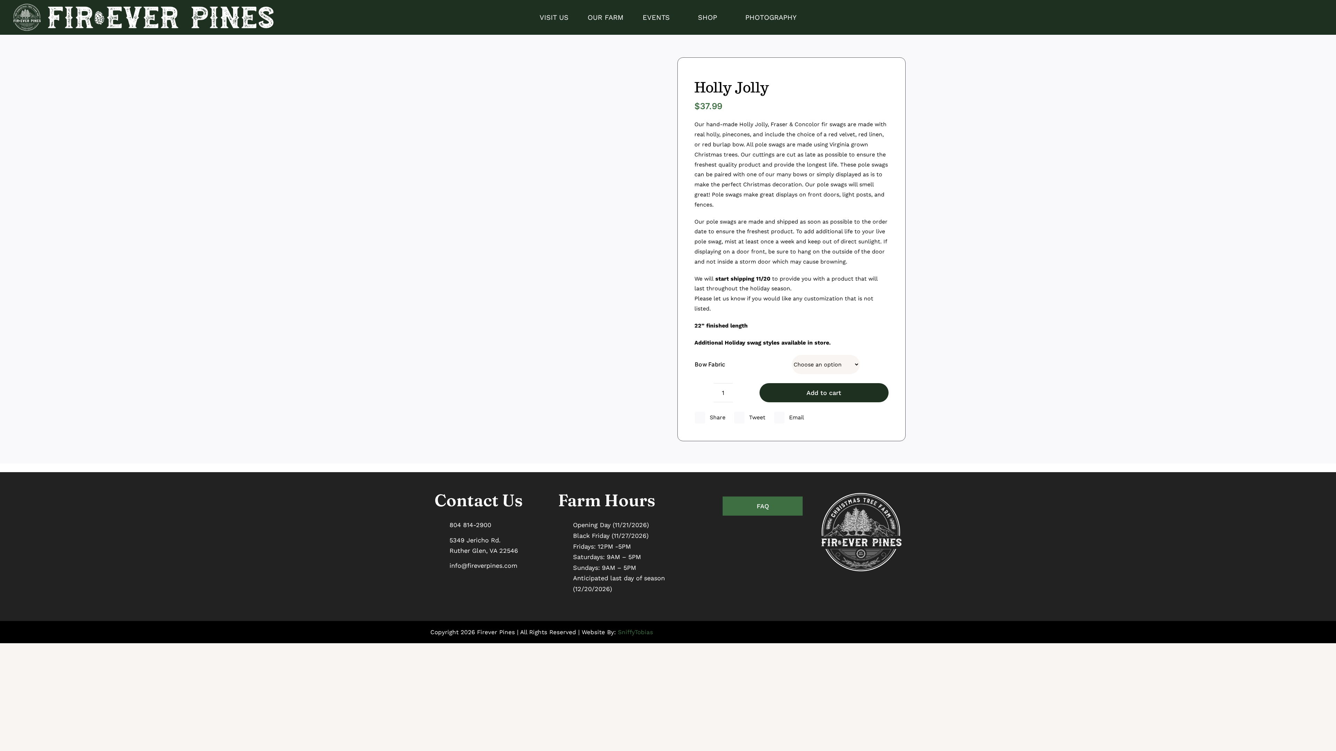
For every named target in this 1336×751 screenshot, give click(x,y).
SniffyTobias (635, 632)
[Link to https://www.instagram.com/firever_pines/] (1282, 17)
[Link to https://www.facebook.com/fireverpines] (1294, 17)
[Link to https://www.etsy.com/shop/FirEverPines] (1307, 17)
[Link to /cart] (1319, 17)
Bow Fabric (710, 364)
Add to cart (823, 392)
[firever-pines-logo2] (141, 6)
